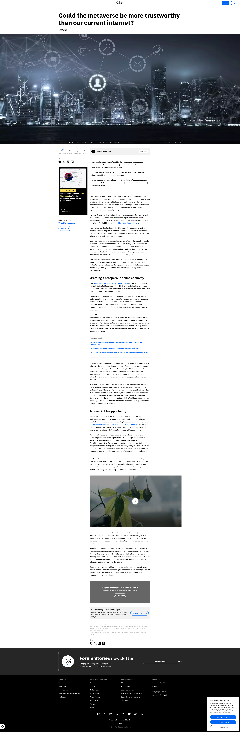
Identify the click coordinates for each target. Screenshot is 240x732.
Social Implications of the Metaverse (124, 425)
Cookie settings (223, 727)
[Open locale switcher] (2, 726)
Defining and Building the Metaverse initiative (111, 283)
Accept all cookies (223, 722)
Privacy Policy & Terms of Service (120, 720)
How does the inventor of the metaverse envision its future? (115, 348)
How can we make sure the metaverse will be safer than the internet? (119, 353)
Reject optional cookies (223, 717)
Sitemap (120, 723)
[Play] (93, 151)
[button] (135, 501)
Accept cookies (120, 595)
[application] (136, 501)
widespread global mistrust (127, 223)
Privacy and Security (98, 425)
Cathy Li (61, 149)
